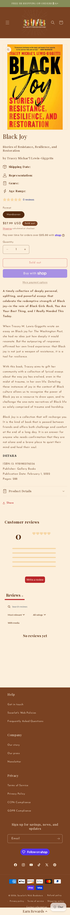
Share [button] (10, 503)
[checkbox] (13, 623)
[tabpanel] (35, 640)
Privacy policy (17, 901)
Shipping (7, 229)
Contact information (36, 907)
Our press (13, 753)
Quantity (8, 242)
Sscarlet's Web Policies (21, 713)
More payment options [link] (35, 282)
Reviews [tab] (14, 595)
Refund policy (54, 895)
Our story (13, 745)
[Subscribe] (58, 838)
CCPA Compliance (19, 802)
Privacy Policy (16, 793)
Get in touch (15, 704)
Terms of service (35, 901)
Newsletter (14, 761)
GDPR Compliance (19, 810)
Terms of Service (17, 785)
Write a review (35, 579)
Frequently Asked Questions (25, 721)
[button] (35, 911)
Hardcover (15, 215)
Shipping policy (55, 901)
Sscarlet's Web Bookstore (30, 896)
